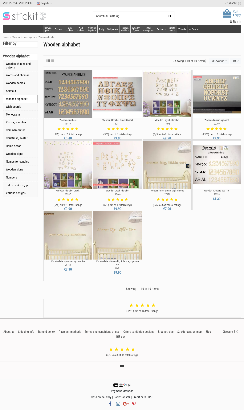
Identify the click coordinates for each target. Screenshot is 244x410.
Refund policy (46, 332)
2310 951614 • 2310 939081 (18, 3)
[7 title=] (219, 129)
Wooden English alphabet (167, 120)
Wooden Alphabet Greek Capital (117, 120)
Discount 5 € (230, 332)
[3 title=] (68, 129)
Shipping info (26, 332)
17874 (167, 194)
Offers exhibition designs (138, 332)
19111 (117, 123)
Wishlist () (234, 3)
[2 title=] (63, 129)
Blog (208, 332)
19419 (68, 123)
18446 (117, 194)
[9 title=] (223, 129)
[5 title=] (77, 129)
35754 (117, 267)
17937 (68, 194)
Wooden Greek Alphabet (117, 190)
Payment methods (70, 332)
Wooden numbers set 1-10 (216, 190)
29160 (68, 264)
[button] (148, 29)
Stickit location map (189, 332)
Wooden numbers (67, 120)
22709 (217, 123)
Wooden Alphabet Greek (67, 190)
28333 (217, 194)
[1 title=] (59, 129)
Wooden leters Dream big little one (167, 190)
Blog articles (165, 332)
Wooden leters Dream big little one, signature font (117, 263)
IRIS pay (120, 336)
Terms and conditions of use (102, 332)
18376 (167, 123)
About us (8, 332)
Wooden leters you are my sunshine (68, 261)
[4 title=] (72, 129)
